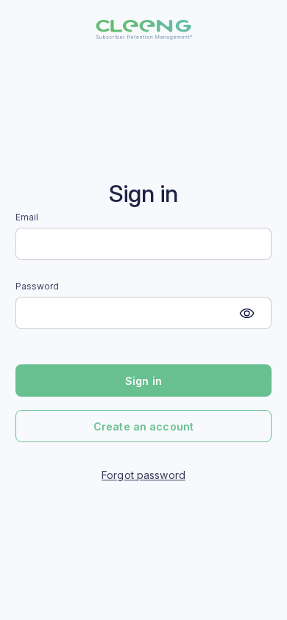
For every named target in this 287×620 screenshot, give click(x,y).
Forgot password (143, 475)
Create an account (143, 426)
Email (27, 217)
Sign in (143, 381)
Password (37, 286)
